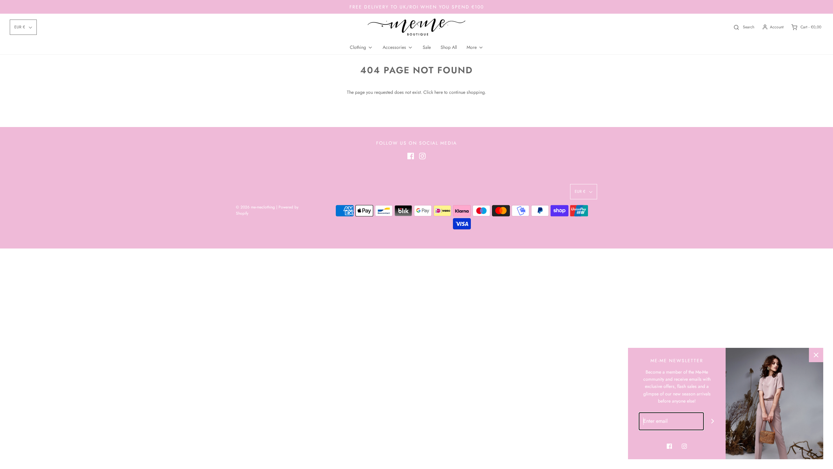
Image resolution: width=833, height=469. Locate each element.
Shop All (449, 47)
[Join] (713, 421)
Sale (427, 47)
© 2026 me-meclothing (255, 207)
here (438, 92)
